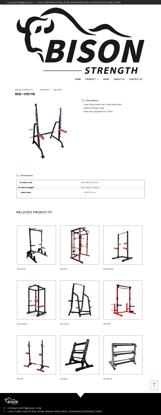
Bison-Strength (24, 90)
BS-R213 (64, 269)
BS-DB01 (64, 379)
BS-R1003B (108, 269)
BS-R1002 (64, 324)
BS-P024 (107, 324)
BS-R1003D (22, 324)
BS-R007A (107, 379)
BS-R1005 (21, 269)
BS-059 (20, 379)
